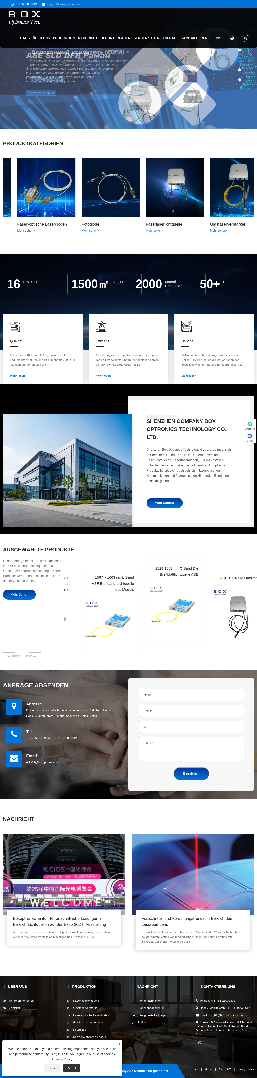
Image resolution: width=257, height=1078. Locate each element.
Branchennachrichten (151, 1007)
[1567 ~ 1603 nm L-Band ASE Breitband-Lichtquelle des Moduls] (96, 627)
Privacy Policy (245, 1069)
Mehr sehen (11, 230)
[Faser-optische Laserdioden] (32, 187)
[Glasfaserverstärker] (225, 187)
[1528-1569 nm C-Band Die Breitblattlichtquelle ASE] (161, 611)
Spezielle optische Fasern (89, 1036)
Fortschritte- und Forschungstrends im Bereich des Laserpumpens (187, 921)
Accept (71, 1068)
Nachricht (88, 38)
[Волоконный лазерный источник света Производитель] (128, 68)
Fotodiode (76, 224)
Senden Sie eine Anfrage (156, 38)
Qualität (16, 341)
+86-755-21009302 (38, 738)
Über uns (41, 38)
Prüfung (143, 1022)
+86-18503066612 (65, 738)
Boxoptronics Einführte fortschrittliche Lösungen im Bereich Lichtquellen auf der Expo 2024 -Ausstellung (59, 921)
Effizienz (102, 341)
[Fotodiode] (96, 187)
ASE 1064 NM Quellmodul (227, 578)
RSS (220, 1069)
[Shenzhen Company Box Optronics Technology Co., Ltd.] (25, 17)
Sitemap (209, 1069)
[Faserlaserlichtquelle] (161, 187)
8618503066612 (26, 4)
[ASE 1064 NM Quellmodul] (225, 615)
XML (230, 1069)
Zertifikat (14, 1007)
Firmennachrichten (149, 1000)
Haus (25, 38)
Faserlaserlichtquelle (150, 224)
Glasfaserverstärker (213, 224)
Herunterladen (116, 38)
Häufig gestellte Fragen (152, 1015)
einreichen (191, 773)
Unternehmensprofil (21, 1000)
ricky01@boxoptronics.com (64, 4)
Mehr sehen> (165, 503)
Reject (52, 1068)
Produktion (64, 38)
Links (197, 1069)
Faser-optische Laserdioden (28, 224)
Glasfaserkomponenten (88, 1022)
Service (187, 341)
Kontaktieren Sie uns (201, 38)
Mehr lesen (17, 375)
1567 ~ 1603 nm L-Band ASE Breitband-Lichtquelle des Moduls (99, 584)
